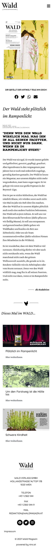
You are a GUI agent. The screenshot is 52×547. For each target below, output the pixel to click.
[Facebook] (20, 522)
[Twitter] (26, 522)
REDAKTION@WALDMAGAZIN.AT (26, 513)
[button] (16, 97)
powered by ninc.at (26, 544)
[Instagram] (32, 522)
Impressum (10, 531)
